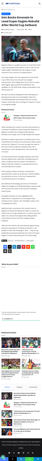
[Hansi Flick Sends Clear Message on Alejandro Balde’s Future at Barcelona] (6, 422)
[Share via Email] (5, 251)
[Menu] (2, 4)
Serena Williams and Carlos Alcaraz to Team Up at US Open (27, 430)
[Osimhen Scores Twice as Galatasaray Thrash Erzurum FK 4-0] (31, 364)
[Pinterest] (23, 247)
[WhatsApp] (33, 247)
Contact (9, 445)
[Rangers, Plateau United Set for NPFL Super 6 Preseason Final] (6, 118)
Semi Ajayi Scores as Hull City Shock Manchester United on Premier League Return (10, 374)
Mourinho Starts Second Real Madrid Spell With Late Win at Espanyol (10, 351)
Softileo (21, 448)
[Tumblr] (19, 247)
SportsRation (36, 442)
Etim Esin (10, 240)
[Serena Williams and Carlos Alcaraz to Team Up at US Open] (6, 431)
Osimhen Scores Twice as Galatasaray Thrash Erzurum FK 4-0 (30, 373)
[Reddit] (28, 247)
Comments (33, 387)
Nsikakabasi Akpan (8, 29)
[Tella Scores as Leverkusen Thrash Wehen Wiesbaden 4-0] (31, 342)
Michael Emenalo (20, 240)
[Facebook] (5, 247)
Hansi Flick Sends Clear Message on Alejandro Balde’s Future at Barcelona (27, 422)
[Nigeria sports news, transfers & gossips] (13, 3)
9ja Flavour (11, 10)
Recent (7, 387)
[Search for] (40, 4)
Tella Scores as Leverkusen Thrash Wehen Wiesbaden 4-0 (30, 351)
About (4, 445)
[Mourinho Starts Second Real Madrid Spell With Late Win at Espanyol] (10, 342)
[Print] (10, 251)
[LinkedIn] (14, 247)
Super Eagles (30, 240)
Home (5, 10)
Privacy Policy (23, 445)
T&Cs (29, 445)
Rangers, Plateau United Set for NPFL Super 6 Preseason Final (25, 404)
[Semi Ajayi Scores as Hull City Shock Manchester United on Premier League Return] (10, 364)
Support (15, 445)
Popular (19, 387)
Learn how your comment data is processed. (19, 313)
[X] (10, 247)
